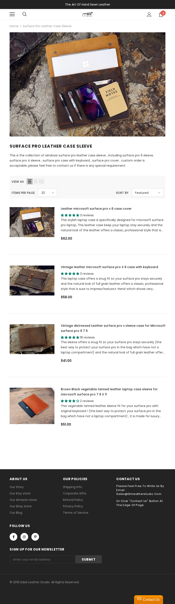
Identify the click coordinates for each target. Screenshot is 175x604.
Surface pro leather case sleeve (47, 26)
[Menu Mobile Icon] (12, 14)
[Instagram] (24, 537)
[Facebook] (13, 537)
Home (14, 26)
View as (18, 182)
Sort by (122, 193)
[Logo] (87, 14)
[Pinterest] (35, 537)
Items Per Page (23, 193)
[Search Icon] (24, 14)
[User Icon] (149, 14)
